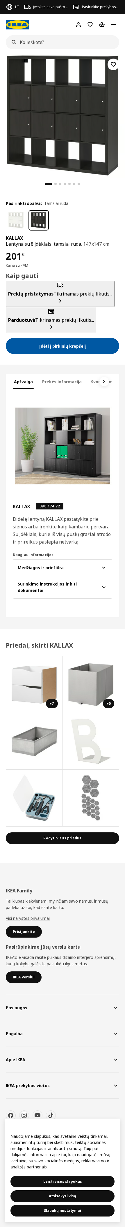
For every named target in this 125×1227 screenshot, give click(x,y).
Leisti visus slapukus (62, 1181)
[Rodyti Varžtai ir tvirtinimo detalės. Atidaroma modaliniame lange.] (91, 798)
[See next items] (104, 381)
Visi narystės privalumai (28, 918)
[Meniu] (113, 24)
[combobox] (61, 42)
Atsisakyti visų (62, 1195)
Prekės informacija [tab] (62, 381)
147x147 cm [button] (96, 244)
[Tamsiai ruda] (38, 220)
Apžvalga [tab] (23, 381)
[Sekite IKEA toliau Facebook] (11, 1115)
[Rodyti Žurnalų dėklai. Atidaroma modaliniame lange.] (91, 741)
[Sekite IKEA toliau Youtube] (37, 1115)
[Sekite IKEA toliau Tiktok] (51, 1115)
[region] (62, 114)
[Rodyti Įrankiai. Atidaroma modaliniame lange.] (34, 798)
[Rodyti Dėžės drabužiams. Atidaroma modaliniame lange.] (34, 741)
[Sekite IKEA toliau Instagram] (24, 1115)
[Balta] (16, 220)
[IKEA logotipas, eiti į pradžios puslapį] (17, 24)
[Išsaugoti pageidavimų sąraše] (113, 64)
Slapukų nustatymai (62, 1210)
